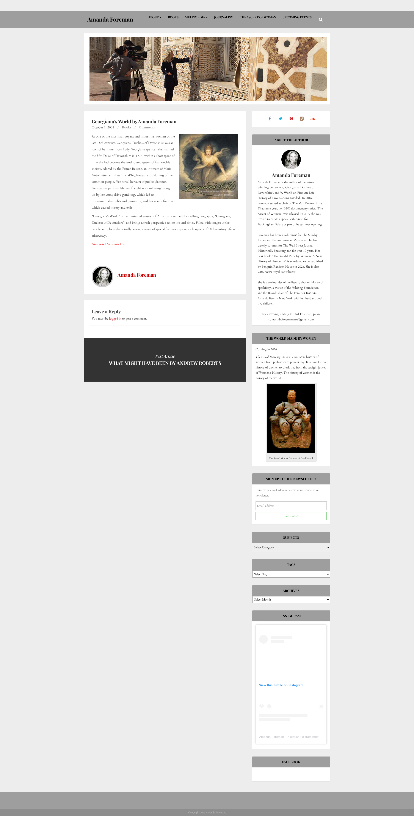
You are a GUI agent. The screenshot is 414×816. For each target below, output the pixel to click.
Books (173, 17)
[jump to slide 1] (198, 97)
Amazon (98, 244)
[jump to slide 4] (211, 97)
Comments (147, 127)
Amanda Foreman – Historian (279, 736)
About (153, 17)
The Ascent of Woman (258, 17)
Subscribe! (291, 516)
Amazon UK (116, 244)
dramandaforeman (317, 736)
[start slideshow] (193, 97)
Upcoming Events (297, 17)
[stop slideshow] (220, 97)
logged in (115, 319)
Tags (291, 564)
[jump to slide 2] (203, 97)
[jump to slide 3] (207, 97)
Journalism (224, 17)
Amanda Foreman (137, 274)
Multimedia (195, 17)
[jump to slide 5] (215, 97)
